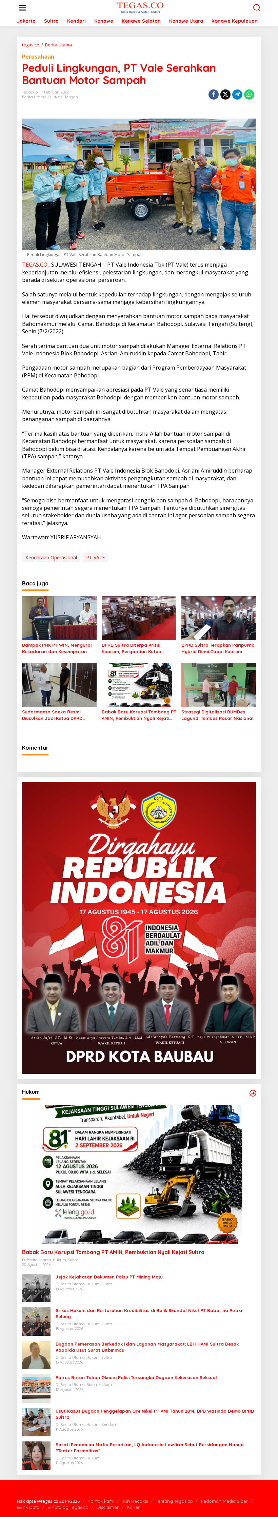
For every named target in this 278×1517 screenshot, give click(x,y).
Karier (133, 1507)
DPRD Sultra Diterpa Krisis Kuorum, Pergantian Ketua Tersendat (131, 648)
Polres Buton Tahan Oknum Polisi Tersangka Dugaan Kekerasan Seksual (136, 1377)
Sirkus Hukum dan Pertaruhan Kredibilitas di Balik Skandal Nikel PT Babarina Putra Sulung (149, 1313)
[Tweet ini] (225, 94)
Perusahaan (38, 56)
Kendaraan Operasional (51, 557)
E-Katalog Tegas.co (67, 1507)
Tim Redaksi (135, 1501)
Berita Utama (34, 97)
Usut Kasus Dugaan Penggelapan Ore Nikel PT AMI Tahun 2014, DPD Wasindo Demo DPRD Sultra (155, 1414)
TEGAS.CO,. (36, 264)
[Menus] (22, 8)
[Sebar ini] (214, 94)
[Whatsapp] (249, 94)
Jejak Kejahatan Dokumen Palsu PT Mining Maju (109, 1277)
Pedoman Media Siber (224, 1501)
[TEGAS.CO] (140, 7)
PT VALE (95, 557)
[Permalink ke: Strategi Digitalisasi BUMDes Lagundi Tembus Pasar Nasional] (218, 685)
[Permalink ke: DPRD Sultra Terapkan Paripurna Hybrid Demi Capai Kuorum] (218, 618)
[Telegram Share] (237, 94)
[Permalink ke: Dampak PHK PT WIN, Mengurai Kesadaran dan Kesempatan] (59, 618)
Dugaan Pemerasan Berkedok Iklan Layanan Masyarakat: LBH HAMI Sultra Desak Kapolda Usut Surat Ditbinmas (147, 1347)
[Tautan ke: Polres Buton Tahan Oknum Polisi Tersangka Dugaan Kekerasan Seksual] (36, 1388)
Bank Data (28, 1507)
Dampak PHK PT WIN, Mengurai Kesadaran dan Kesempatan (57, 648)
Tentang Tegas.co (174, 1501)
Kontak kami (100, 1501)
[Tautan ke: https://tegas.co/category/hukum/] (253, 1093)
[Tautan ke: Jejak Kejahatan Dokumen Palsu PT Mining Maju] (36, 1287)
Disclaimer (108, 1507)
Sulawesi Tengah (63, 97)
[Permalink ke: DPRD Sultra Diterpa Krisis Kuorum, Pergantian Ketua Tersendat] (139, 618)
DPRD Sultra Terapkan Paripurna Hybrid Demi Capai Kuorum (218, 648)
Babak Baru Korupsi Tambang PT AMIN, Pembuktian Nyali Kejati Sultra (139, 715)
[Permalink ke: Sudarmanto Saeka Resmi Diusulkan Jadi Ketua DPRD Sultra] (59, 685)
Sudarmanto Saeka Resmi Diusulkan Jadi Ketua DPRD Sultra (52, 715)
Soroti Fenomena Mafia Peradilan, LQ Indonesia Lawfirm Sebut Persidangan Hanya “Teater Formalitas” (150, 1447)
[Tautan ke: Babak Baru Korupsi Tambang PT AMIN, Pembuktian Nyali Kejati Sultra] (139, 1174)
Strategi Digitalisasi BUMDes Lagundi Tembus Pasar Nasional (217, 715)
